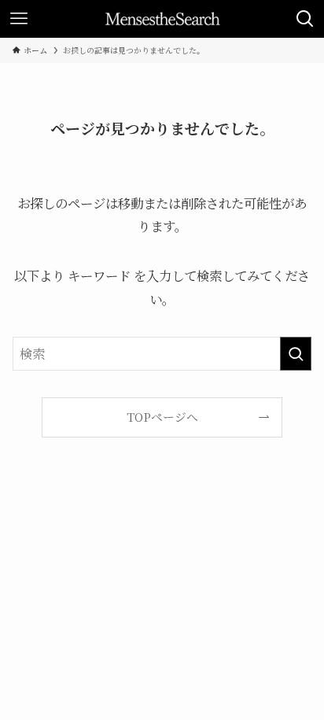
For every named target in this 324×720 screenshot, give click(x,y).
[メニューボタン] (19, 19)
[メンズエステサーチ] (162, 19)
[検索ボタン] (305, 19)
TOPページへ (162, 416)
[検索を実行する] (295, 354)
